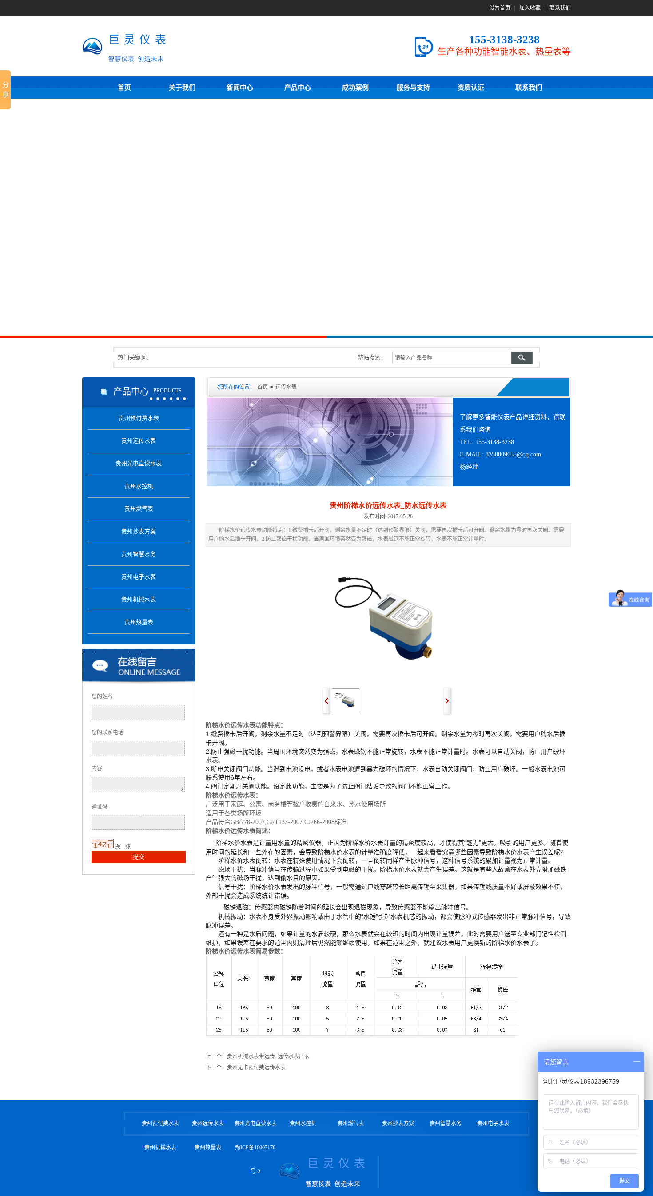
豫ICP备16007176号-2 (255, 1159)
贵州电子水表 (493, 1123)
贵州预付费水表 (160, 1123)
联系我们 (560, 8)
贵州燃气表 (350, 1123)
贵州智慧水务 (446, 1123)
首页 (262, 387)
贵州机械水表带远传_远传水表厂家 (268, 1056)
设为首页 (499, 8)
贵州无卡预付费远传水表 (256, 1067)
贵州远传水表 (208, 1123)
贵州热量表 (208, 1147)
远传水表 (286, 387)
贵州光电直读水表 (255, 1123)
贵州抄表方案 (398, 1123)
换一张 (123, 847)
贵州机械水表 (160, 1147)
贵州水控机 (303, 1123)
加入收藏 (530, 8)
